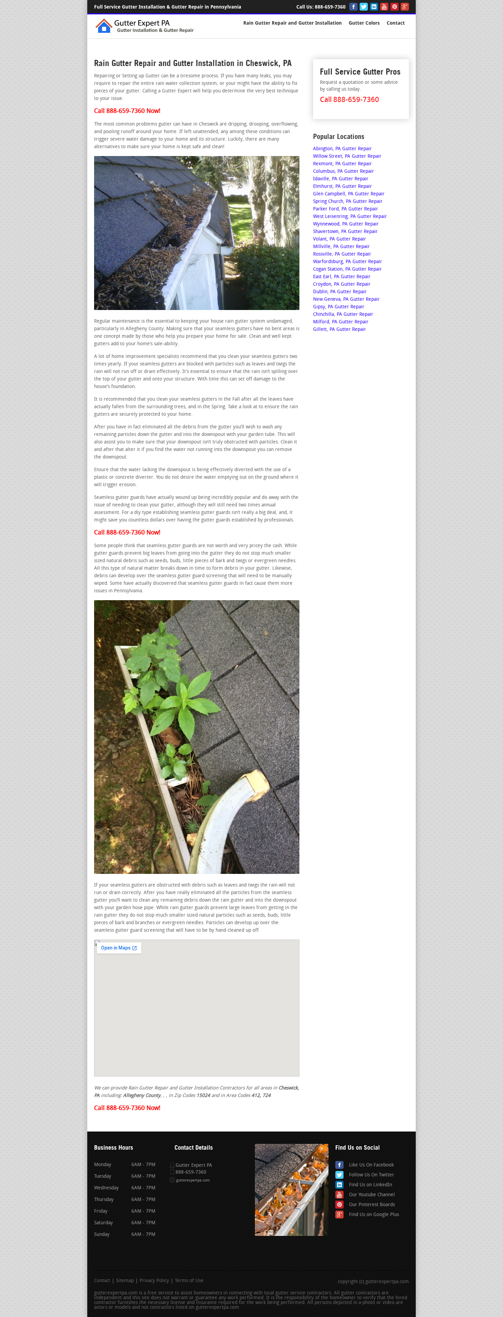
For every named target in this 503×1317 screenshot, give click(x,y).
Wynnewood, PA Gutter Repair (346, 224)
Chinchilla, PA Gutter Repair (343, 314)
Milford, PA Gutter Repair (341, 322)
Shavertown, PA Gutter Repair (345, 231)
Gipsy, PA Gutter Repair (338, 307)
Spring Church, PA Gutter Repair (348, 201)
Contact (396, 23)
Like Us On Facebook (371, 1165)
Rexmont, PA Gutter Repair (342, 164)
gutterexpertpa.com (193, 1181)
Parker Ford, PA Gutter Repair (345, 209)
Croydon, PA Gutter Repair (342, 284)
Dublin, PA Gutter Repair (340, 292)
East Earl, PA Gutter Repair (342, 277)
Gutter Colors (364, 23)
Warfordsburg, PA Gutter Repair (347, 261)
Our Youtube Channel (372, 1195)
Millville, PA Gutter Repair (341, 246)
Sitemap (125, 1281)
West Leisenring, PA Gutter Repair (350, 216)
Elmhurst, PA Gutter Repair (342, 186)
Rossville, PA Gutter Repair (342, 254)
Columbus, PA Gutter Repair (343, 171)
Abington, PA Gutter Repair (342, 149)
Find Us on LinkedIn (370, 1185)
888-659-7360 (330, 7)
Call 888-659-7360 (349, 100)
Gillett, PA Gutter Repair (339, 329)
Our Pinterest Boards (372, 1205)
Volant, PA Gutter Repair (339, 239)
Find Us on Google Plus (374, 1214)
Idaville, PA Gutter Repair (341, 179)
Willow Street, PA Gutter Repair (347, 156)
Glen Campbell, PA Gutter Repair (349, 194)
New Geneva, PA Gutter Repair (346, 299)
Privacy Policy (154, 1281)
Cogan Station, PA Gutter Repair (347, 269)
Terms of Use (189, 1281)
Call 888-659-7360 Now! (127, 111)
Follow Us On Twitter (371, 1175)
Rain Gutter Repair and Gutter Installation (292, 23)
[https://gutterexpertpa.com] (145, 32)
